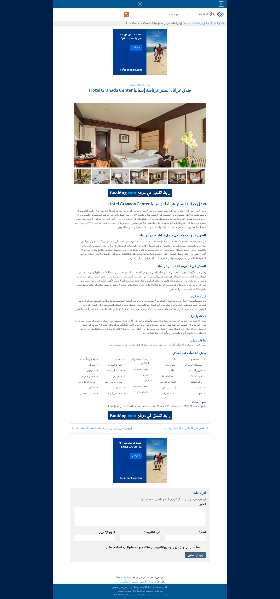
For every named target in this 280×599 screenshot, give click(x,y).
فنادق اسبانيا (217, 23)
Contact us (138, 591)
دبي (116, 581)
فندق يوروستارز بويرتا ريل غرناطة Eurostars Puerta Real (105, 428)
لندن (151, 581)
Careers (149, 591)
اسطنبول (125, 581)
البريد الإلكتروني (152, 532)
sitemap (159, 591)
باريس (143, 581)
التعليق (202, 504)
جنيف (135, 581)
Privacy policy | (125, 591)
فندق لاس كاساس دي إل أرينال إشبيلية (184, 428)
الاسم (202, 532)
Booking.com (124, 577)
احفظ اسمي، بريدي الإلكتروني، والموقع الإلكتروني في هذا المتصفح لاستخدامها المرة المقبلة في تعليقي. (153, 547)
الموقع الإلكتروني (107, 532)
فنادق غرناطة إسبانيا (198, 23)
